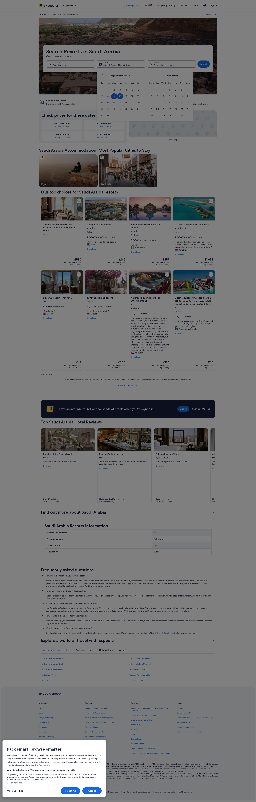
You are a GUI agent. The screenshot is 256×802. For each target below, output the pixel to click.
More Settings (15, 790)
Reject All (70, 790)
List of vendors (14, 783)
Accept (92, 790)
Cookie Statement (40, 765)
